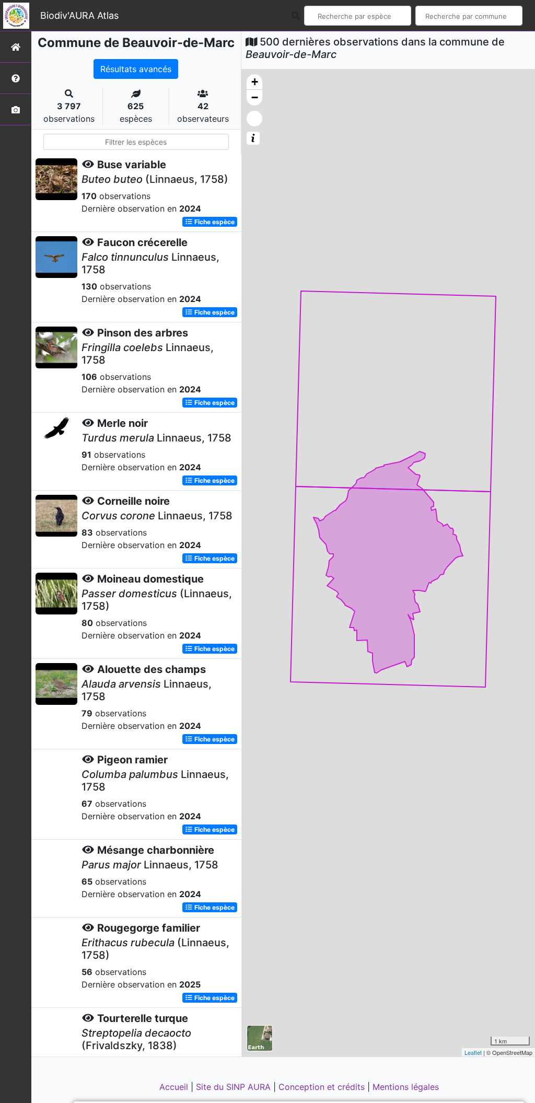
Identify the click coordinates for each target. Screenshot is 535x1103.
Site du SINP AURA (234, 1087)
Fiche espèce (214, 222)
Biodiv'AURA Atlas (79, 15)
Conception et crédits (322, 1087)
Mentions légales (406, 1087)
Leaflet (473, 1052)
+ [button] (254, 81)
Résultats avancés (135, 69)
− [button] (254, 97)
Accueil (175, 1087)
